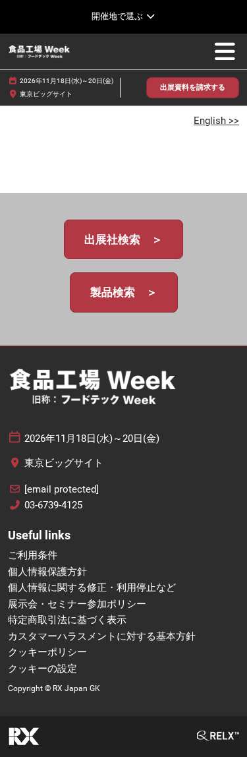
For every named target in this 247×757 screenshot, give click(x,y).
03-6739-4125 (53, 505)
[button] (192, 88)
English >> (216, 121)
